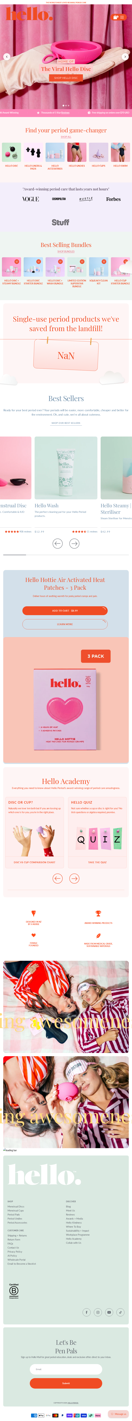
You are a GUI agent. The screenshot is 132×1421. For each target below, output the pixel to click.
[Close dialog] (127, 681)
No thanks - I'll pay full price (92, 729)
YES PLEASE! (92, 718)
